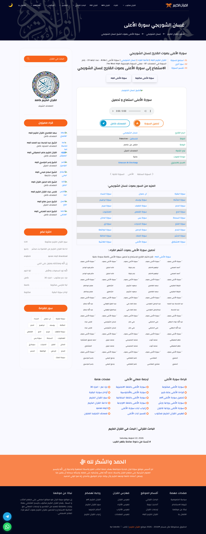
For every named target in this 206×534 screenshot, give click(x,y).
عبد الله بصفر (88, 309)
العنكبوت (107, 212)
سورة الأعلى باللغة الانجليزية (131, 387)
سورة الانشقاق (178, 242)
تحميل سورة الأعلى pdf (172, 397)
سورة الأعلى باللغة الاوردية (131, 403)
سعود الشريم (132, 291)
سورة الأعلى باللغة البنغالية (131, 397)
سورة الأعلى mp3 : (162, 257)
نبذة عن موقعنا (179, 510)
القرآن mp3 (105, 5)
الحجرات (43, 344)
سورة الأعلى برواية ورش (171, 403)
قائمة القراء (143, 60)
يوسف (52, 325)
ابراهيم (41, 325)
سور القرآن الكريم (98, 397)
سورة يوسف (141, 200)
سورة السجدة (179, 218)
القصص (30, 331)
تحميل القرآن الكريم (175, 34)
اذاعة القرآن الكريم (98, 403)
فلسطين (134, 139)
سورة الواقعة (105, 230)
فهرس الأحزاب (123, 510)
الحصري (175, 364)
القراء (116, 5)
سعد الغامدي (153, 291)
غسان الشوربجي (154, 34)
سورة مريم (106, 206)
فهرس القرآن (123, 500)
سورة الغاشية (105, 242)
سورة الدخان (105, 218)
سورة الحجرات (140, 224)
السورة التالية (118, 174)
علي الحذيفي (153, 327)
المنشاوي (88, 345)
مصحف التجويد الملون (96, 413)
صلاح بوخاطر (88, 291)
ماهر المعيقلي (175, 345)
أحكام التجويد (95, 510)
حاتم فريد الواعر (88, 273)
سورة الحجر (180, 206)
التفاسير (65, 5)
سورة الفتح (180, 224)
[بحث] (28, 59)
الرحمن (53, 351)
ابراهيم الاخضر (153, 273)
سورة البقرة (180, 194)
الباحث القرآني (80, 5)
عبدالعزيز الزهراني (110, 309)
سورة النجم (180, 230)
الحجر (32, 325)
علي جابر (132, 327)
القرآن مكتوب (130, 5)
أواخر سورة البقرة (98, 392)
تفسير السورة (177, 68)
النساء (36, 318)
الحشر (32, 351)
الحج (39, 331)
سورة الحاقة (105, 236)
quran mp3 (102, 408)
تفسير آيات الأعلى (136, 413)
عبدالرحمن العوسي (153, 309)
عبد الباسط (175, 309)
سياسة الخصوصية (179, 500)
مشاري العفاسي (153, 364)
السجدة (50, 338)
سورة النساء (105, 194)
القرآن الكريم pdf (93, 500)
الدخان (62, 344)
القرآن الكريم (134, 527)
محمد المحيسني (132, 345)
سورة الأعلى (141, 242)
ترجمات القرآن (152, 510)
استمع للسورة (177, 60)
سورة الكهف (141, 206)
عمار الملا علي (132, 309)
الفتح (53, 344)
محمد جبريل (110, 345)
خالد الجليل (110, 273)
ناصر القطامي (132, 364)
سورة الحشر (180, 236)
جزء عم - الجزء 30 (99, 387)
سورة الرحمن (141, 230)
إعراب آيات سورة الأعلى (133, 408)
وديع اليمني (109, 364)
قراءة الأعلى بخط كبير (172, 392)
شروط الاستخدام (179, 505)
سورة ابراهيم (105, 200)
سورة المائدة (179, 200)
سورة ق (107, 224)
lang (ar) (37, 5)
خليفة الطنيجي (175, 291)
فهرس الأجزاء (123, 505)
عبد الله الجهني (175, 327)
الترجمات (51, 5)
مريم (48, 331)
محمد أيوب (153, 345)
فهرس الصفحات (122, 514)
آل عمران (143, 194)
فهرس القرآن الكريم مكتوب (169, 413)
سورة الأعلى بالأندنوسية (133, 392)
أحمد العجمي (175, 273)
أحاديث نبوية (152, 505)
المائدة (62, 325)
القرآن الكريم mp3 (158, 60)
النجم (63, 351)
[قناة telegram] (7, 516)
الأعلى (131, 174)
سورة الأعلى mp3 (119, 78)
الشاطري (110, 291)
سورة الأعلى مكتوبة (144, 78)
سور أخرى (179, 64)
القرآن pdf (94, 5)
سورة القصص (141, 212)
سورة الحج (180, 212)
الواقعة (43, 351)
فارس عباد (88, 327)
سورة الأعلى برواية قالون (170, 408)
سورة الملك (141, 236)
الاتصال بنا (22, 5)
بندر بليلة (131, 273)
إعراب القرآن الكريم (92, 514)
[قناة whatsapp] (7, 527)
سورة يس (142, 218)
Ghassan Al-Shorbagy (128, 163)
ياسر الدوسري (88, 364)
